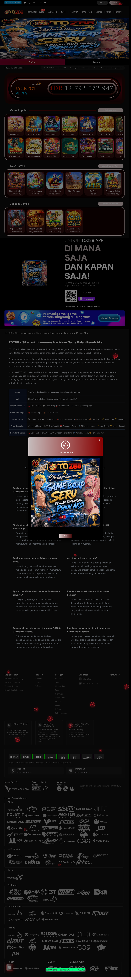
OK (65, 536)
